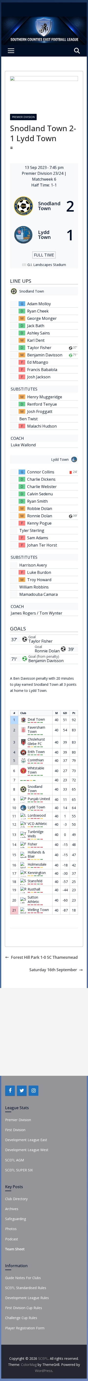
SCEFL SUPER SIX (19, 1170)
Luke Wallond (23, 445)
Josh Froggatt (39, 411)
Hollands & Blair (36, 854)
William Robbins (34, 587)
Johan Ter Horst (42, 545)
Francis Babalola (42, 369)
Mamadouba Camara (38, 594)
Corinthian (36, 760)
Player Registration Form (24, 1328)
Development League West (26, 1149)
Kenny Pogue (39, 523)
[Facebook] (10, 1091)
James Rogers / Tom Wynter (36, 613)
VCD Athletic (37, 824)
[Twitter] (22, 1091)
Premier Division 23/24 (43, 173)
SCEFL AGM (14, 1160)
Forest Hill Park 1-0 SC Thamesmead (44, 957)
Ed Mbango (37, 362)
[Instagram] (33, 1091)
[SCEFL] (44, 20)
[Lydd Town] (44, 235)
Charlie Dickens (41, 479)
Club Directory (16, 1198)
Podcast (11, 1239)
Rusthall (34, 889)
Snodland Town (35, 788)
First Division (15, 1129)
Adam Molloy (39, 303)
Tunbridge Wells (36, 834)
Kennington (37, 873)
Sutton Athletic (33, 899)
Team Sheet (15, 1249)
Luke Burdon (39, 572)
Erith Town (36, 752)
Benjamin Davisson (44, 355)
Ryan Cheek (38, 311)
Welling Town (38, 910)
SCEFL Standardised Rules (25, 1287)
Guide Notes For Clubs (23, 1277)
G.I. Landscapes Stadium (46, 264)
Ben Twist (28, 418)
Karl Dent (35, 340)
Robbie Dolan (39, 508)
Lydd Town (36, 807)
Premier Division (23, 117)
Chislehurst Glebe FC (36, 741)
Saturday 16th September (53, 969)
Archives (11, 1208)
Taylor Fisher (39, 347)
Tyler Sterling (31, 530)
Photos (11, 1228)
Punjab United (39, 799)
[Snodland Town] (44, 206)
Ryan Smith (37, 501)
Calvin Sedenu (40, 494)
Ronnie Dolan (39, 516)
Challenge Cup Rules (21, 1317)
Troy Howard (39, 579)
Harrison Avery (33, 565)
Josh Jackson (38, 377)
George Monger (42, 318)
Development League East (26, 1139)
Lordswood (37, 815)
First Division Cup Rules (23, 1307)
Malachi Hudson (42, 426)
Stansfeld (35, 881)
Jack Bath (35, 325)
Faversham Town (36, 729)
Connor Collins (40, 472)
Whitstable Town (36, 770)
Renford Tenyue (42, 404)
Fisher (32, 844)
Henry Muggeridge (44, 397)
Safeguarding (15, 1218)
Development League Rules (27, 1297)
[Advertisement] (44, 1032)
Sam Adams (37, 537)
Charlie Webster (42, 486)
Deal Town (36, 719)
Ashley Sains (38, 333)
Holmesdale (37, 864)
